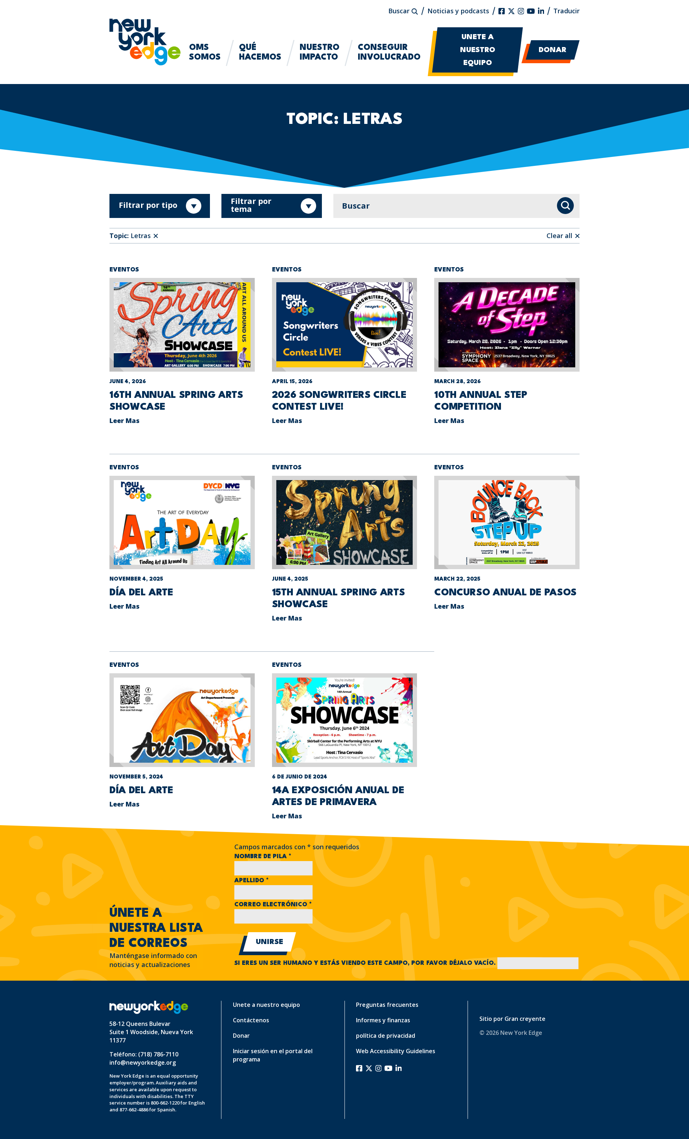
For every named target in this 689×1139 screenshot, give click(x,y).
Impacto (319, 52)
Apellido (251, 881)
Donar (553, 50)
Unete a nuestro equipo (477, 50)
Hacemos (260, 52)
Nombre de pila (262, 857)
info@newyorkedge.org (142, 1062)
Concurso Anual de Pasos (505, 593)
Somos (205, 52)
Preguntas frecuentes (387, 1005)
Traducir (566, 10)
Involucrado (389, 52)
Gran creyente (525, 1019)
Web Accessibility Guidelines (395, 1051)
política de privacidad (385, 1036)
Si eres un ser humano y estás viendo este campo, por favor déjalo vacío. (365, 963)
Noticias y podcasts (458, 10)
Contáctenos (251, 1020)
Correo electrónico (273, 905)
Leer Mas (124, 420)
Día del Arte (141, 593)
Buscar (399, 10)
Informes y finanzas (383, 1020)
